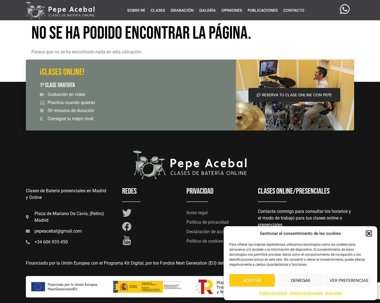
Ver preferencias (349, 280)
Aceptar (252, 280)
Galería (207, 10)
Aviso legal (333, 293)
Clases (157, 10)
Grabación (182, 10)
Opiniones (231, 10)
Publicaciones (263, 10)
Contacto (293, 10)
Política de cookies (273, 293)
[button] (369, 233)
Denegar (300, 280)
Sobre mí (136, 10)
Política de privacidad (306, 293)
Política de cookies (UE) (209, 241)
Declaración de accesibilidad (214, 231)
